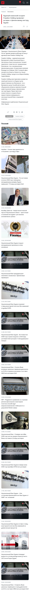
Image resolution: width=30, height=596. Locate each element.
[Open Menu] (27, 2)
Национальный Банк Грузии (15, 119)
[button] (4, 7)
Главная (3, 11)
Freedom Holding (19, 116)
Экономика (9, 116)
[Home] (2, 2)
